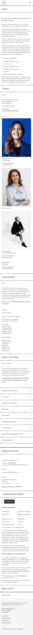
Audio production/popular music (12, 434)
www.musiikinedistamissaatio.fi (10, 110)
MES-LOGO (6, 595)
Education (5, 409)
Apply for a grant (6, 618)
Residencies (5, 620)
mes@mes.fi (5, 612)
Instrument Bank (6, 622)
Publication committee (9, 403)
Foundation (5, 616)
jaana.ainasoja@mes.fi (8, 267)
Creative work (6, 428)
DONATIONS (9, 501)
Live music (5, 397)
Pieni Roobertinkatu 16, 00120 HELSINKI (8, 609)
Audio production (7, 440)
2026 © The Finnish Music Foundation (12, 629)
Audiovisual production (9, 390)
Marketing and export (9, 421)
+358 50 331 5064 (7, 268)
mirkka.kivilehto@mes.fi (8, 163)
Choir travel (6, 415)
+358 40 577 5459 (7, 257)
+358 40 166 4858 (7, 165)
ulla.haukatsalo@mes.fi (8, 255)
